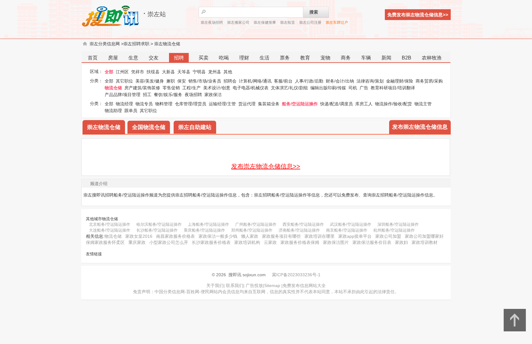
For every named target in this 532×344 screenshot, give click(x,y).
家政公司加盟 (388, 236)
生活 (264, 57)
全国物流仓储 (148, 127)
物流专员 (144, 103)
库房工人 (364, 103)
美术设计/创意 (216, 87)
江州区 (122, 71)
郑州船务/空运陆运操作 (251, 230)
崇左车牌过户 (337, 22)
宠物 (325, 57)
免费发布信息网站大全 (304, 285)
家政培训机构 (247, 242)
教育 (305, 57)
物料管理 (163, 103)
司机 (353, 87)
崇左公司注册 (310, 22)
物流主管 (423, 103)
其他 (228, 71)
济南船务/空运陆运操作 (299, 230)
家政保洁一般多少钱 (218, 236)
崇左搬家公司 (238, 22)
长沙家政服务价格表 (211, 242)
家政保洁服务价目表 (372, 242)
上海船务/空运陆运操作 (208, 224)
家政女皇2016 (138, 236)
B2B (406, 57)
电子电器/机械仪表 (250, 87)
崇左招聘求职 (136, 43)
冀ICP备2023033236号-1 (296, 274)
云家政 (270, 242)
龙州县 (214, 71)
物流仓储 (113, 87)
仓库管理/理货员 (190, 103)
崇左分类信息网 (105, 43)
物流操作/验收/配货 (393, 103)
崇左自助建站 (195, 127)
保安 (181, 81)
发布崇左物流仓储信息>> (265, 166)
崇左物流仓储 (167, 43)
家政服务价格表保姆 (299, 242)
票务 (285, 57)
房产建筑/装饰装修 (142, 87)
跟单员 (130, 110)
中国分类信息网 (170, 291)
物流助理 (113, 110)
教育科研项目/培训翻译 (393, 87)
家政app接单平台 (355, 236)
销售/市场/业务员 (204, 81)
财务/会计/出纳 (340, 81)
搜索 (313, 12)
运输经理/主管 (222, 103)
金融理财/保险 (399, 81)
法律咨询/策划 (370, 81)
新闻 (386, 57)
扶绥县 (153, 71)
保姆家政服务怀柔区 (105, 242)
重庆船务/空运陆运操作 (204, 230)
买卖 (203, 57)
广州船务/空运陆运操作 (255, 224)
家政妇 (401, 242)
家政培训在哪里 (319, 236)
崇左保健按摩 (265, 22)
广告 (364, 87)
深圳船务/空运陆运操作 (398, 224)
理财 (244, 57)
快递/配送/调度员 (336, 103)
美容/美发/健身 (149, 81)
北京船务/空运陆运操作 (109, 224)
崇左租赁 (287, 22)
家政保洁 (213, 94)
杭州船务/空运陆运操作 (394, 230)
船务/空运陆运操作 (300, 103)
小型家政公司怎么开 (168, 242)
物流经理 (124, 103)
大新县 (168, 71)
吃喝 (224, 57)
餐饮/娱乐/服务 (168, 94)
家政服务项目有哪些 (281, 236)
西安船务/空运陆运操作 (303, 224)
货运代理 (247, 103)
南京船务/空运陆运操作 (346, 230)
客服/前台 (283, 81)
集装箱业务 (269, 103)
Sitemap (272, 285)
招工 (147, 94)
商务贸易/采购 (429, 81)
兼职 (170, 81)
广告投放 (254, 285)
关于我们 (215, 285)
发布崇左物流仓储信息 (420, 127)
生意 (133, 57)
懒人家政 (249, 236)
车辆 (366, 57)
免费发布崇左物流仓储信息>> (417, 14)
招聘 (179, 57)
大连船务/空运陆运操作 (109, 230)
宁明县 (199, 71)
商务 (346, 57)
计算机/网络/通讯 (255, 81)
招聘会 (230, 81)
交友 (154, 57)
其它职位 (124, 81)
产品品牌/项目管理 (122, 94)
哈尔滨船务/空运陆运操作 (159, 224)
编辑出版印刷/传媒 (328, 87)
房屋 (113, 57)
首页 (93, 57)
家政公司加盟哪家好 (424, 236)
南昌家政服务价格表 (175, 236)
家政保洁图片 (336, 242)
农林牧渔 (431, 57)
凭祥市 (137, 71)
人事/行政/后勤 (309, 81)
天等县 (183, 71)
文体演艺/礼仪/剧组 (289, 87)
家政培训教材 (424, 242)
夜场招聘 (193, 94)
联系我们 (234, 285)
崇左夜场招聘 (212, 22)
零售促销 (171, 87)
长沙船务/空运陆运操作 (157, 230)
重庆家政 (137, 242)
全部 (109, 71)
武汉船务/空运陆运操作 (350, 224)
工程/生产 (191, 87)
